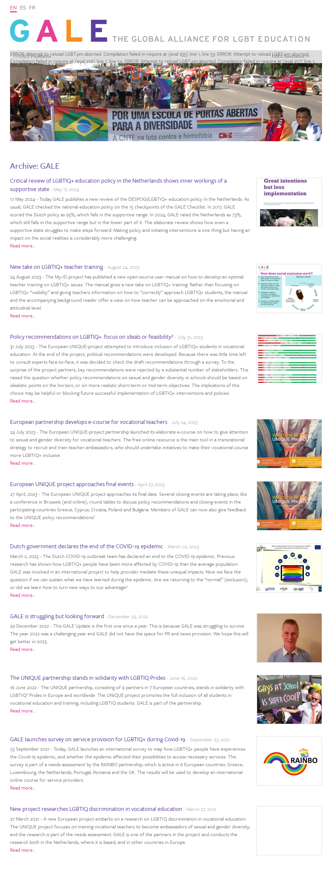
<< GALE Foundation (32, 56)
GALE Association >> (291, 56)
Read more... (23, 245)
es (23, 7)
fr (32, 7)
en (13, 7)
